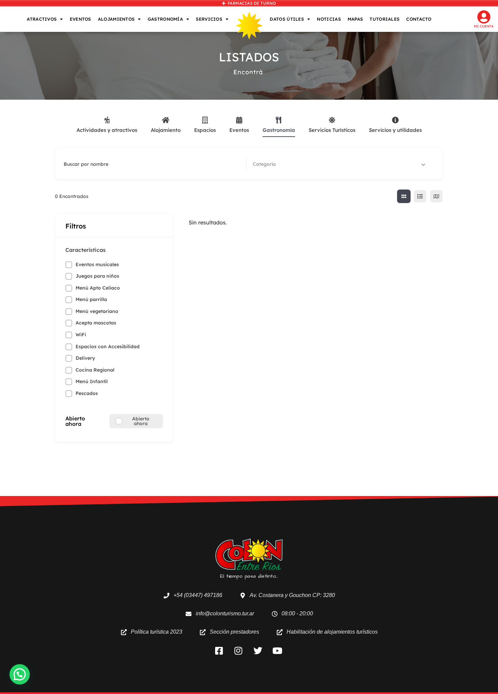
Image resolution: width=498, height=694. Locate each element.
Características (85, 250)
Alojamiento (166, 130)
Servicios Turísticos (332, 130)
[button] (19, 674)
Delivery (85, 358)
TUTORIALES (384, 19)
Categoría (264, 164)
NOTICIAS (328, 19)
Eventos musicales (97, 264)
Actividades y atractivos (107, 130)
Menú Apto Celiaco (98, 288)
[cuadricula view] (404, 196)
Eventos (239, 130)
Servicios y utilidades (395, 130)
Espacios (205, 130)
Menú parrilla (91, 299)
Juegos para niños (97, 276)
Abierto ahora (75, 421)
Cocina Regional (95, 370)
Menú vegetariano (97, 311)
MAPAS (355, 19)
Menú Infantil (92, 381)
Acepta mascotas (96, 323)
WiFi (81, 335)
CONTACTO (418, 19)
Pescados (87, 393)
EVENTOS (80, 19)
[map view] (436, 196)
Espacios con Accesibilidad (108, 346)
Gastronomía (279, 130)
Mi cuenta (484, 26)
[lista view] (420, 196)
